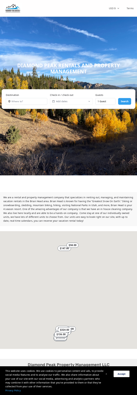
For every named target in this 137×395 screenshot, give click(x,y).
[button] (64, 248)
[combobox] (114, 8)
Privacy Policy (13, 390)
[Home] (12, 8)
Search (124, 101)
